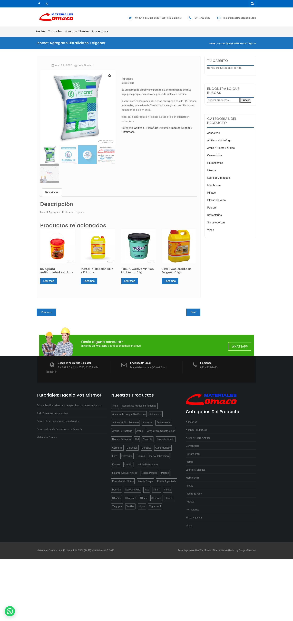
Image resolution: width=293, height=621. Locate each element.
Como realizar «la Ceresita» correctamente (60, 429)
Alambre (147, 422)
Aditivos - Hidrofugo (146, 128)
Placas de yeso (216, 200)
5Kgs (115, 405)
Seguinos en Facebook (39, 3)
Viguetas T (155, 506)
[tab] (52, 192)
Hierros (211, 170)
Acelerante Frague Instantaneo (139, 405)
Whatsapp (240, 346)
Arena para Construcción (161, 430)
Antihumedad (164, 422)
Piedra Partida (149, 472)
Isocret (175, 128)
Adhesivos (213, 133)
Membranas (214, 185)
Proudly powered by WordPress (194, 550)
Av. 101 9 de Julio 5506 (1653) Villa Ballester (158, 18)
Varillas (130, 506)
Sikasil (143, 498)
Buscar (246, 100)
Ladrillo (128, 464)
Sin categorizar (216, 222)
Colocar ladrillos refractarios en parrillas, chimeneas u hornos (69, 405)
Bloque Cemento (121, 439)
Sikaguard (130, 498)
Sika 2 (167, 489)
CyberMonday (163, 447)
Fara (114, 456)
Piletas (211, 192)
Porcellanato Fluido (123, 481)
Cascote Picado (165, 439)
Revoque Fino (132, 489)
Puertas (212, 207)
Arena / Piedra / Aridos (221, 148)
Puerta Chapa (145, 481)
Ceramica (132, 447)
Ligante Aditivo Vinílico (124, 472)
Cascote (147, 439)
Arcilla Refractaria (122, 430)
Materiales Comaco (47, 437)
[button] (10, 611)
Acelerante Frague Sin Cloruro (129, 414)
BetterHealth (228, 550)
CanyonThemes (247, 550)
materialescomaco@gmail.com (239, 18)
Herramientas (215, 162)
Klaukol (116, 464)
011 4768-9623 (202, 18)
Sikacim (116, 498)
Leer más (48, 281)
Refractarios (214, 215)
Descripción (52, 192)
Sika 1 (156, 489)
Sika (146, 489)
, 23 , (63, 65)
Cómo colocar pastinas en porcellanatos (58, 421)
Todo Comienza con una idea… (53, 413)
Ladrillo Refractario (147, 464)
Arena (139, 430)
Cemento (117, 447)
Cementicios (214, 155)
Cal (137, 439)
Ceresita (146, 447)
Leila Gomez (85, 65)
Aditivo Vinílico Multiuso (125, 422)
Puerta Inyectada (166, 481)
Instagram (46, 3)
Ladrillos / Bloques (218, 177)
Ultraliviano (128, 132)
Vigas (210, 230)
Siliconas (156, 498)
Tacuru (169, 498)
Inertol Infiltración (159, 456)
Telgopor (186, 128)
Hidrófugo (127, 456)
